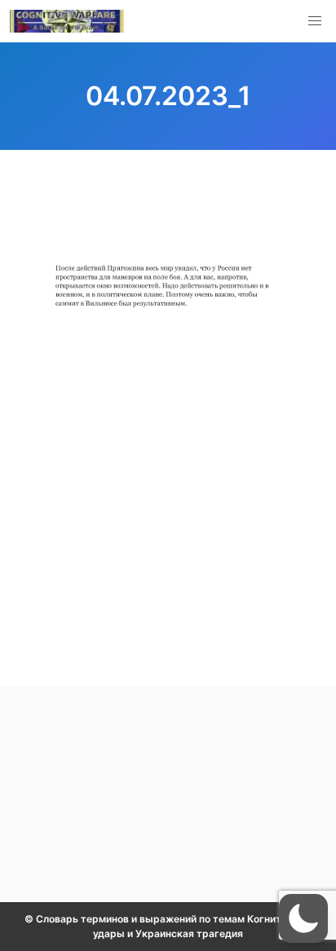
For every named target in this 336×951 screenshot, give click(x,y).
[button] (315, 21)
